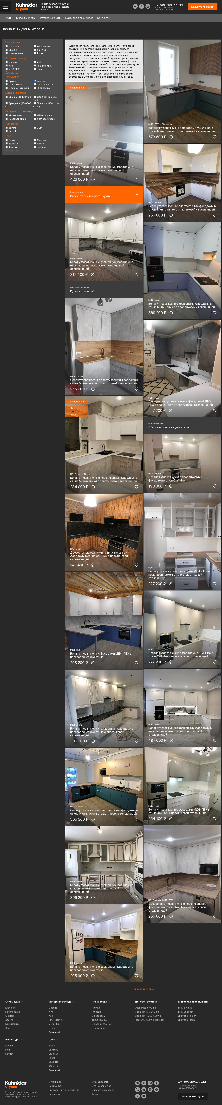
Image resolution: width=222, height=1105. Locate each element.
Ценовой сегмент (146, 1001)
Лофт (40, 53)
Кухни (8, 18)
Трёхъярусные (45, 84)
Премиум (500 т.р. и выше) (149, 1020)
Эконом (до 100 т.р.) (20, 97)
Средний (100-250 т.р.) (147, 1011)
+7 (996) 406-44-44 (169, 4)
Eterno (40, 69)
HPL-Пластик (44, 65)
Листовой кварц (46, 119)
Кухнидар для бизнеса (79, 18)
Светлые (42, 140)
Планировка (99, 1001)
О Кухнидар (55, 1082)
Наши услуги (55, 1086)
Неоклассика (44, 46)
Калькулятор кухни (193, 1096)
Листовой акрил (17, 119)
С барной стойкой (19, 88)
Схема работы (100, 1082)
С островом (15, 84)
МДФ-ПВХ (14, 69)
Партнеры (54, 1094)
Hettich (13, 131)
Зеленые (41, 147)
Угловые (41, 81)
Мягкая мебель (25, 18)
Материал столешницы (193, 1001)
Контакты (103, 18)
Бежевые (14, 143)
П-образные (44, 88)
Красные (13, 147)
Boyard (12, 128)
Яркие (40, 143)
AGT (11, 65)
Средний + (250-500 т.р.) (149, 1016)
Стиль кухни (12, 1001)
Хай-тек (41, 50)
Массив (13, 62)
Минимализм (16, 53)
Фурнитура (12, 1039)
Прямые (13, 81)
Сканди (13, 50)
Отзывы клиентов (101, 1086)
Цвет (52, 1039)
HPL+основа (15, 115)
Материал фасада (60, 1001)
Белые (12, 140)
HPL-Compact (44, 115)
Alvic (39, 62)
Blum (39, 128)
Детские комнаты (50, 18)
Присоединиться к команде (64, 1090)
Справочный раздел (103, 1090)
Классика (14, 46)
